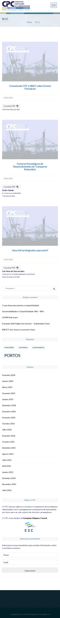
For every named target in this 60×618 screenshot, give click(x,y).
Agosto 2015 (8, 454)
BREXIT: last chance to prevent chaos (18, 329)
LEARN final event (10, 317)
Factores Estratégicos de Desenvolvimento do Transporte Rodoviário (30, 166)
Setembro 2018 (9, 411)
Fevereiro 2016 (8, 436)
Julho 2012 (7, 490)
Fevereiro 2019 (8, 393)
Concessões (9, 347)
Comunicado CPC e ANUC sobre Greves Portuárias (30, 87)
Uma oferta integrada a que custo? (30, 250)
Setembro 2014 (9, 478)
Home (29, 22)
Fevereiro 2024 (8, 375)
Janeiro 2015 (7, 472)
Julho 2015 (7, 460)
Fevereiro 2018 (8, 417)
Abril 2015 (6, 466)
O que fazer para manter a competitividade (20, 305)
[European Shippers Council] (30, 530)
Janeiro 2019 (7, 399)
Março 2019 (7, 387)
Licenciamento (38, 347)
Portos (12, 355)
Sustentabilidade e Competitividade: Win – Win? (23, 311)
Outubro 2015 (8, 442)
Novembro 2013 (9, 484)
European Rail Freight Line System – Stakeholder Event (26, 323)
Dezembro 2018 (9, 405)
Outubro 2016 (8, 423)
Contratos (23, 347)
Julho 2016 (7, 429)
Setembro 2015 (9, 448)
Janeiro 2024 (7, 381)
